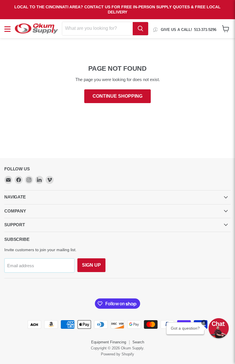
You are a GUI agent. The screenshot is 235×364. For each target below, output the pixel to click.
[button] (219, 328)
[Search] (140, 28)
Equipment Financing (108, 342)
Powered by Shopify (117, 354)
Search (138, 342)
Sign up (91, 265)
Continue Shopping (117, 96)
